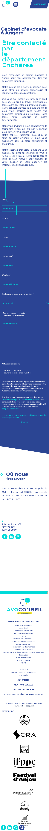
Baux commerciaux (23, 644)
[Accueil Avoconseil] (6, 4)
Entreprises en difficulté (23, 630)
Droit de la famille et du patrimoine (23, 659)
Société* (5, 218)
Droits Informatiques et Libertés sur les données (21, 399)
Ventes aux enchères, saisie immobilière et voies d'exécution (23, 653)
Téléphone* (6, 275)
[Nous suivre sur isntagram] (15, 827)
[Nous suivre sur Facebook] (3, 827)
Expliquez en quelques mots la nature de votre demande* (13, 314)
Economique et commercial (24, 641)
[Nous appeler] (21, 827)
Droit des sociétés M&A (23, 649)
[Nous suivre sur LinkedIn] (9, 827)
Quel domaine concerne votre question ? (17, 294)
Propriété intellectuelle (23, 633)
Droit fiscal (23, 628)
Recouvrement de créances (23, 647)
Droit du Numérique (23, 625)
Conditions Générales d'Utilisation (23, 694)
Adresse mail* (7, 256)
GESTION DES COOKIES (23, 689)
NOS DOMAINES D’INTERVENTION (23, 621)
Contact (23, 669)
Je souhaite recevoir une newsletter (16, 373)
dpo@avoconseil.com (10, 409)
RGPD (23, 636)
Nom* (4, 199)
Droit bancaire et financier (23, 639)
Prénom (5, 237)
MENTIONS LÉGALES (23, 684)
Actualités (23, 680)
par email (23, 675)
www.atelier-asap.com (24, 706)
